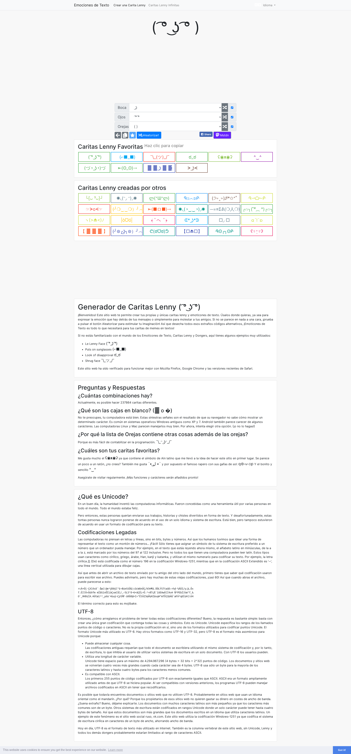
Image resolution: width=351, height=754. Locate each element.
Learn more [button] (115, 749)
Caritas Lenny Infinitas (163, 5)
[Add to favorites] (132, 135)
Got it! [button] (342, 750)
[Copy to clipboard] (125, 135)
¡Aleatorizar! (150, 135)
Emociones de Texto (91, 5)
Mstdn (224, 135)
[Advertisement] (175, 72)
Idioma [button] (267, 5)
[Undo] (118, 135)
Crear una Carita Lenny (130, 5)
